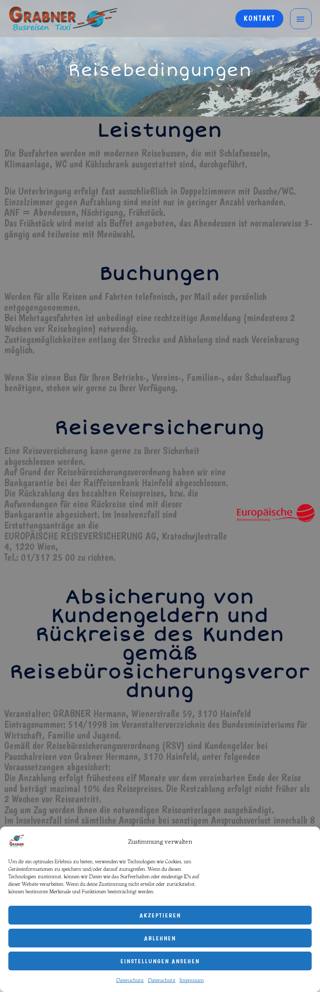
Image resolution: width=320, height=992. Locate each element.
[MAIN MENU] (301, 18)
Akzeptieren (160, 915)
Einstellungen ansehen (160, 961)
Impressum (192, 980)
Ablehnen (160, 938)
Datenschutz (130, 980)
